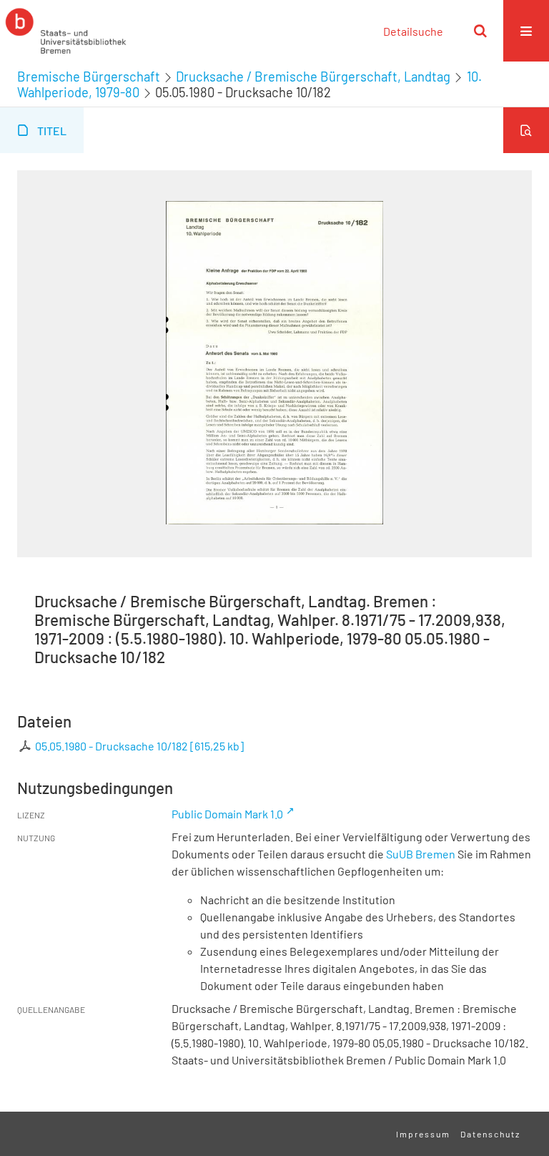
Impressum (423, 1134)
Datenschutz (490, 1134)
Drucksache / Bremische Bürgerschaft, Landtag (313, 76)
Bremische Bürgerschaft (88, 76)
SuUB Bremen (420, 854)
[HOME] (65, 30)
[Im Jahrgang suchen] (526, 130)
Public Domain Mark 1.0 (227, 814)
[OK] (480, 31)
